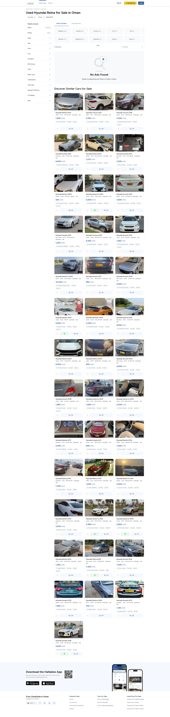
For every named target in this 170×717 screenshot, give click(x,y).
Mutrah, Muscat (122, 408)
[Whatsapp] (94, 210)
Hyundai (69, 121)
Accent (138, 203)
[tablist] (99, 23)
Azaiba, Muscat (91, 449)
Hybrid (58, 571)
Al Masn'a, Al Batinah (63, 246)
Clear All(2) (49, 17)
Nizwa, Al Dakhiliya (62, 165)
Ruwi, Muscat (122, 165)
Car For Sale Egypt (103, 699)
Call (72, 128)
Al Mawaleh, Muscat (123, 328)
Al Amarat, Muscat (92, 121)
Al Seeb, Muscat (92, 163)
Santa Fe (106, 203)
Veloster (107, 326)
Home (71, 699)
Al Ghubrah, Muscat (123, 528)
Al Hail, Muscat (61, 121)
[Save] (80, 95)
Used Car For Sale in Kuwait (135, 699)
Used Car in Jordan (133, 702)
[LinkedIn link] (49, 703)
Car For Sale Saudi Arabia (105, 705)
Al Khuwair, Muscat (62, 203)
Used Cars (42, 3)
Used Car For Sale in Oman (135, 709)
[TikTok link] (44, 703)
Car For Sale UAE (102, 702)
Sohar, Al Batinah (62, 449)
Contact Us (73, 702)
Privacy (71, 709)
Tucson (107, 121)
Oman (31, 703)
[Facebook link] (40, 703)
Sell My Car (131, 3)
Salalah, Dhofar (61, 489)
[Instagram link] (54, 703)
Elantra (75, 121)
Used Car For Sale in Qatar (135, 705)
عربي (120, 3)
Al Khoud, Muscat (62, 368)
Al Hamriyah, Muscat (124, 203)
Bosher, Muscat (61, 408)
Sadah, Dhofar (91, 408)
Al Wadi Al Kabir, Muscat (125, 121)
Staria (107, 570)
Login (141, 3)
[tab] (61, 23)
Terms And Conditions (76, 705)
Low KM (58, 206)
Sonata (77, 165)
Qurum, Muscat (122, 487)
